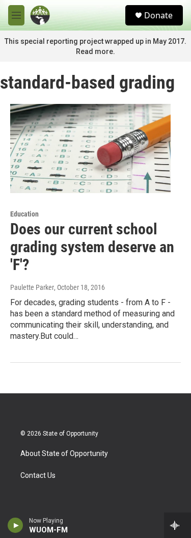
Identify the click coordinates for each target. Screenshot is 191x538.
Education (24, 214)
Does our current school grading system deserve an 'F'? (92, 247)
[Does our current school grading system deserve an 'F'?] (90, 149)
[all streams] (177, 525)
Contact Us (38, 475)
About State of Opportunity (64, 454)
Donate (158, 15)
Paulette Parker (32, 287)
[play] (15, 525)
